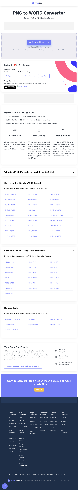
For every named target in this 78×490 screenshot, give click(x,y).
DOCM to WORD (33, 210)
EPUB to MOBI (44, 424)
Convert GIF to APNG (12, 330)
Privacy (28, 474)
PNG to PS (31, 283)
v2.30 (39, 480)
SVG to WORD (32, 205)
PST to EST (53, 421)
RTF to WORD (9, 226)
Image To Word (33, 325)
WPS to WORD (32, 221)
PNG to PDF (9, 288)
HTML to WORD (55, 236)
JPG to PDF (32, 418)
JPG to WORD (55, 195)
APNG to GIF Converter (13, 319)
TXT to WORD (32, 231)
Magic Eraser (44, 76)
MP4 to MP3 (22, 424)
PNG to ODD (54, 273)
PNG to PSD (54, 278)
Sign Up (41, 47)
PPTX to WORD (10, 236)
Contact (57, 474)
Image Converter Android (22, 458)
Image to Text (55, 325)
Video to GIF (12, 424)
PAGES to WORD (56, 221)
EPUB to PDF (44, 421)
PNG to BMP (32, 273)
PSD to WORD (55, 205)
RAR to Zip (53, 418)
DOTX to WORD (55, 210)
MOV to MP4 (12, 427)
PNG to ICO (9, 293)
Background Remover (12, 76)
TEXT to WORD (55, 226)
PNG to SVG (9, 267)
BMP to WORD (10, 200)
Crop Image (12, 449)
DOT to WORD (9, 221)
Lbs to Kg (63, 418)
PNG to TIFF (54, 267)
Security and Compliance (45, 474)
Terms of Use (61, 50)
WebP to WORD (10, 205)
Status (63, 474)
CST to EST (53, 424)
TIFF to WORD (32, 195)
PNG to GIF (8, 278)
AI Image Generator (29, 76)
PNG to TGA (54, 283)
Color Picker (12, 452)
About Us (10, 474)
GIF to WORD (54, 200)
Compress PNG (10, 325)
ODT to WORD (55, 231)
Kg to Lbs (63, 421)
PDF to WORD (9, 231)
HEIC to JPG (33, 424)
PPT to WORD (32, 236)
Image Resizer (13, 445)
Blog (16, 474)
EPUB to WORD (10, 210)
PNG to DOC (54, 288)
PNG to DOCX (32, 288)
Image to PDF (32, 319)
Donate (22, 474)
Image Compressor (56, 319)
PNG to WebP (32, 278)
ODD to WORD (32, 200)
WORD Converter (10, 195)
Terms (34, 474)
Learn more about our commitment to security (23, 366)
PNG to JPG (9, 273)
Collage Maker (13, 442)
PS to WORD (32, 226)
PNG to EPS (32, 267)
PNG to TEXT (32, 262)
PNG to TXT (54, 262)
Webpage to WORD (56, 215)
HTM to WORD (32, 215)
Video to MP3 (23, 427)
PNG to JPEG (9, 283)
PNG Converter (10, 262)
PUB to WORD (9, 215)
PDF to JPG (32, 421)
